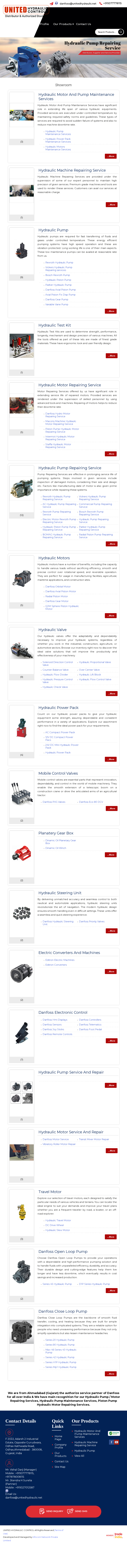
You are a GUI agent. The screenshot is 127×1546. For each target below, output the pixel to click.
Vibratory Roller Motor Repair (59, 1144)
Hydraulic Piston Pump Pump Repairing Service (59, 528)
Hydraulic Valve (52, 629)
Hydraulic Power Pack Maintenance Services (58, 140)
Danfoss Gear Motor (56, 601)
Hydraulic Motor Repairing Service (69, 385)
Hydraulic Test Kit (54, 325)
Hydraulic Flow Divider (55, 674)
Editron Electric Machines (59, 959)
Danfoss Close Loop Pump (62, 1311)
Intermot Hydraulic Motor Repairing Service (59, 438)
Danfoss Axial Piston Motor (60, 591)
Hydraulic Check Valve (55, 687)
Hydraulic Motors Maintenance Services (58, 148)
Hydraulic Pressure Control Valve (58, 681)
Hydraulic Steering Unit (59, 893)
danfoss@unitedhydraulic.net (78, 3)
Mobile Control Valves (58, 773)
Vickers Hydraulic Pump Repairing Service (92, 498)
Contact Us (83, 24)
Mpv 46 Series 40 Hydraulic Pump (61, 1351)
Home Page (13, 24)
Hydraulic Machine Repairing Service (72, 170)
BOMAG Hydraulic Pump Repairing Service (57, 536)
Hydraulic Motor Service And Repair (70, 1132)
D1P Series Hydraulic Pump (94, 1284)
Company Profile (37, 24)
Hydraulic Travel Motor (58, 1220)
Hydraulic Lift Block (90, 674)
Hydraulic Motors (54, 558)
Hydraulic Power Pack (58, 707)
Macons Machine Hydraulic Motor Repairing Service (60, 422)
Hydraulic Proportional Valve (95, 662)
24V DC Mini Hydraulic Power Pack (62, 746)
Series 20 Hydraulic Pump (59, 1339)
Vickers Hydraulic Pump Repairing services (58, 269)
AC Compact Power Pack (60, 732)
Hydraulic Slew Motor (57, 1230)
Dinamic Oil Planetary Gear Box (60, 842)
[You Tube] (116, 1444)
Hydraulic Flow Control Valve (95, 679)
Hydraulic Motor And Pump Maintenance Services (76, 96)
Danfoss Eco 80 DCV (91, 801)
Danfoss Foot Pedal (90, 1029)
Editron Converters (56, 964)
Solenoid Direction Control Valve (58, 663)
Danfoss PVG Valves (54, 801)
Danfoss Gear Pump (56, 299)
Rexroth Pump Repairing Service (57, 513)
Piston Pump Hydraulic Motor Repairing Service (62, 430)
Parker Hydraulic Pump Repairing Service (92, 528)
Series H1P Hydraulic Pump (60, 1362)
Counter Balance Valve (56, 669)
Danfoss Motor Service (56, 1139)
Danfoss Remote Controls (57, 1034)
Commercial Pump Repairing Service (95, 505)
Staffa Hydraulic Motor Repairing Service (58, 446)
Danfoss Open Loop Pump (63, 1251)
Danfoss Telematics (90, 1024)
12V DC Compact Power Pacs (59, 738)
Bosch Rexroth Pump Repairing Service (91, 513)
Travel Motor (49, 1192)
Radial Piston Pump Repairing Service (96, 536)
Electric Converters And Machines (69, 952)
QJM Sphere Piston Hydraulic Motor (62, 607)
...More (110, 156)
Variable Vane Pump (56, 304)
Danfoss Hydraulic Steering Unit (58, 923)
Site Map (60, 1466)
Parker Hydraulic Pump (58, 284)
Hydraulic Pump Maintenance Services (58, 133)
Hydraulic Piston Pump (58, 279)
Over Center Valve (89, 669)
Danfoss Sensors (52, 1024)
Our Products (62, 24)
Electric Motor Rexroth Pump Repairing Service (59, 521)
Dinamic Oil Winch (55, 848)
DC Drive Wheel (54, 1225)
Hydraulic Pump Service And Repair (71, 1072)
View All (79, 1455)
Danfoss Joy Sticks (53, 1029)
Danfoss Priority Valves (91, 921)
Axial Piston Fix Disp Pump (60, 294)
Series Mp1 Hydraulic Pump (61, 1367)
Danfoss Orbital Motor (58, 586)
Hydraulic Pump (53, 230)
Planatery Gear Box (55, 833)
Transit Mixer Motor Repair (94, 1139)
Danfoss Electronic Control (62, 1012)
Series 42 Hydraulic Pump (59, 1357)
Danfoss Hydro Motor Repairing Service (57, 415)
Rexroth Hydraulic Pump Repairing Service (56, 498)
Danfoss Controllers (90, 1019)
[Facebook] (111, 1444)
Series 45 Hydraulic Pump (57, 1284)
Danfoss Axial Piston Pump (60, 289)
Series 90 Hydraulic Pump (60, 1344)
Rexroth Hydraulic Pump (59, 262)
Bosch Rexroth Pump (57, 275)
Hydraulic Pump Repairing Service (69, 468)
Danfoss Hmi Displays (55, 1019)
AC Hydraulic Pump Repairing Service (59, 505)
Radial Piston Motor (56, 596)
